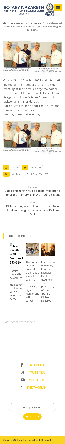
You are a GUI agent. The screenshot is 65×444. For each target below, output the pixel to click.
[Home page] (4, 23)
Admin (15, 167)
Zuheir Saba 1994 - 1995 (37, 174)
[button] (34, 364)
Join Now (34, 416)
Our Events (17, 174)
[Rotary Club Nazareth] (29, 9)
